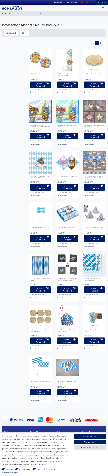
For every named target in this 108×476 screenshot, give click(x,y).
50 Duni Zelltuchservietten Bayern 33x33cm (92, 279)
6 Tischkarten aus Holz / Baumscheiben (38, 330)
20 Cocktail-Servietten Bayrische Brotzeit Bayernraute (40, 126)
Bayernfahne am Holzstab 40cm (40, 381)
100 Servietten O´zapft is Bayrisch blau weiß (65, 74)
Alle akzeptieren (90, 436)
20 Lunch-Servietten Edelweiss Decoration (94, 126)
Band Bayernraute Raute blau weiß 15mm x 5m (66, 330)
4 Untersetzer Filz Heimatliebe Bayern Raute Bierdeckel (67, 279)
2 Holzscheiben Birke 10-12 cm (94, 74)
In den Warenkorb (40, 84)
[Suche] (87, 2)
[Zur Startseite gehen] (2, 14)
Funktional (51, 469)
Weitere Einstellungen (10, 472)
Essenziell (9, 469)
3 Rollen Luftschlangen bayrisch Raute (40, 279)
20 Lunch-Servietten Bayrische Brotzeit (66, 126)
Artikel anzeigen (67, 136)
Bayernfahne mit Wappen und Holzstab (66, 382)
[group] (94, 60)
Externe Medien (25, 469)
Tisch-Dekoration (10, 14)
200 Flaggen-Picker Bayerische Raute (39, 228)
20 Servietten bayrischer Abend (67, 176)
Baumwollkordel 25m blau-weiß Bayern (94, 330)
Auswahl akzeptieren (90, 447)
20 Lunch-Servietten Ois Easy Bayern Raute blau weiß (39, 177)
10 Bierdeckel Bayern (37, 74)
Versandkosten (35, 93)
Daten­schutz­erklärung (38, 464)
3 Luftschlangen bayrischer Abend (65, 228)
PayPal (39, 469)
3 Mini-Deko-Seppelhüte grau (93, 227)
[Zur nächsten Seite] (104, 43)
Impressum (29, 461)
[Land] (81, 2)
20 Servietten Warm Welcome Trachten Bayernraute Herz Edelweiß (93, 178)
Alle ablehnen (90, 442)
